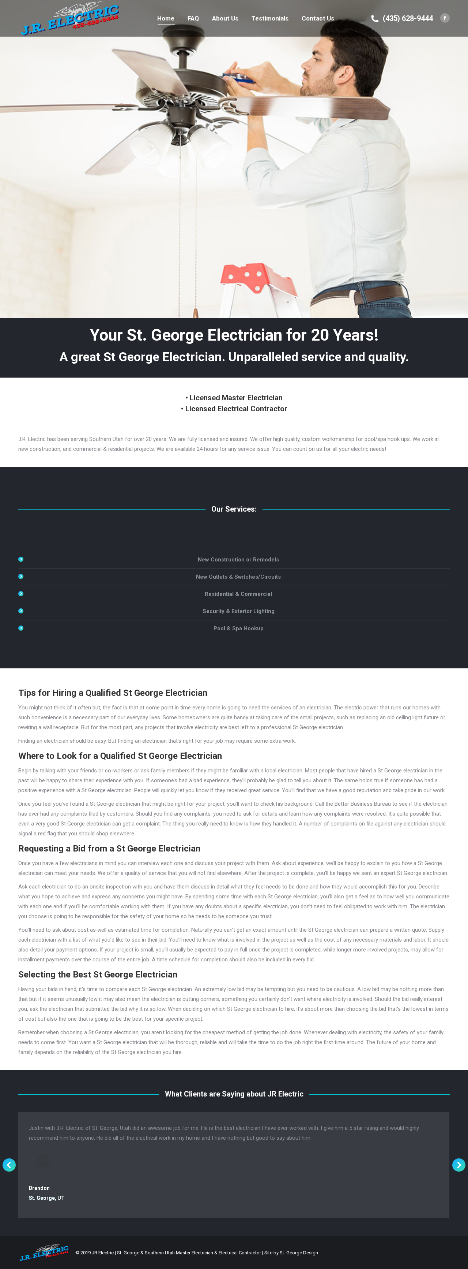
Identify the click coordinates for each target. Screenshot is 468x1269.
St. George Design (299, 1252)
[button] (9, 1165)
